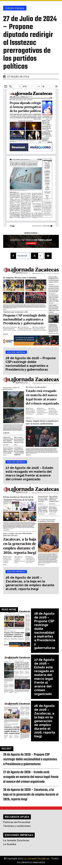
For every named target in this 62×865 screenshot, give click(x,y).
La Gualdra (9, 844)
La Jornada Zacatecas (16, 840)
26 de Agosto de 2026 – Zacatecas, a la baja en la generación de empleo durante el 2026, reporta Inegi (30, 583)
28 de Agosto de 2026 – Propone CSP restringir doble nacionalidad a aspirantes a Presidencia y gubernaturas (31, 363)
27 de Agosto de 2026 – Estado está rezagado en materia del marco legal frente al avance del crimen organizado (29, 473)
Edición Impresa (14, 8)
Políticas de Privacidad (16, 822)
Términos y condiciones (17, 826)
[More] (48, 256)
